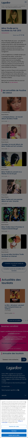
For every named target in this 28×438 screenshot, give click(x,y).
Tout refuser (14, 430)
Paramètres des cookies (14, 426)
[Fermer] (25, 402)
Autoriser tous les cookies (14, 435)
